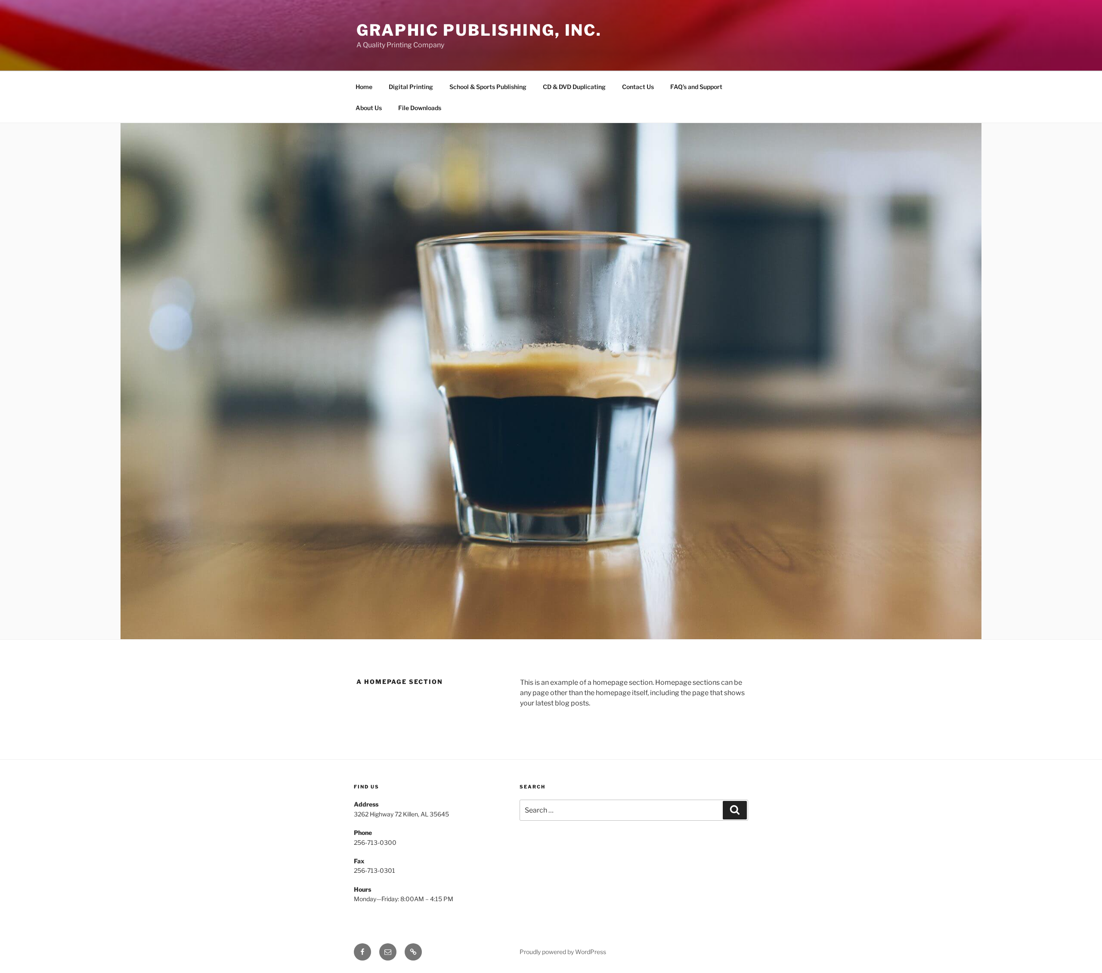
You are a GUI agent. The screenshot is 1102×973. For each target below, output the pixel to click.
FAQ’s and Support (696, 86)
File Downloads (419, 107)
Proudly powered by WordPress (563, 951)
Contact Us (638, 86)
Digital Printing (411, 86)
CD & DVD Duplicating (574, 86)
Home (364, 86)
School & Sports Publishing (487, 86)
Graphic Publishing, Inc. (479, 30)
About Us (369, 107)
